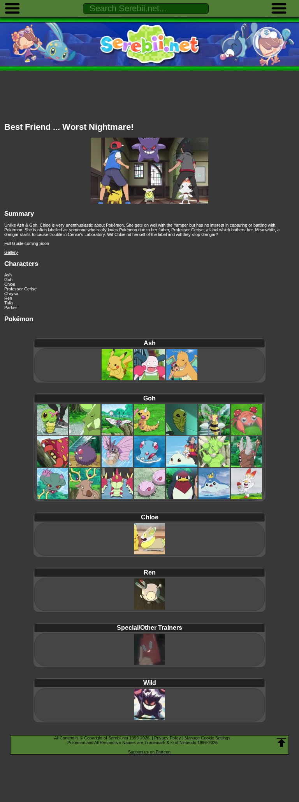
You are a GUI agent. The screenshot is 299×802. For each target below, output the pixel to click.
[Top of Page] (281, 742)
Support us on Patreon (149, 752)
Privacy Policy (167, 738)
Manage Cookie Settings (207, 738)
